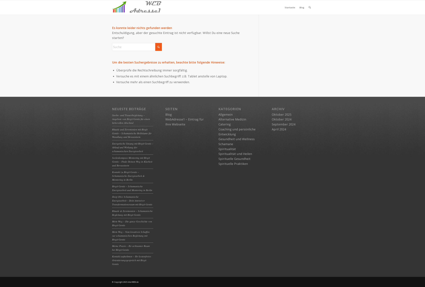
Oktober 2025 (281, 114)
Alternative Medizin (232, 119)
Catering (224, 124)
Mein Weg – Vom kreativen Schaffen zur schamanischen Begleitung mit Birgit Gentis (131, 235)
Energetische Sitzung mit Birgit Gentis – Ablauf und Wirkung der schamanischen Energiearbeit (132, 147)
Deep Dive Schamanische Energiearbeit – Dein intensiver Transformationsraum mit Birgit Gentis (132, 200)
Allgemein (225, 114)
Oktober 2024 (281, 119)
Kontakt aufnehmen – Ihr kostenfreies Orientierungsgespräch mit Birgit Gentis (131, 260)
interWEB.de (133, 282)
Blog (301, 7)
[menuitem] (309, 7)
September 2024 (283, 124)
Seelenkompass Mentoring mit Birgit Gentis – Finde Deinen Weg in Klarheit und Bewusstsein (132, 161)
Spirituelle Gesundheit (234, 159)
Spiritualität (227, 149)
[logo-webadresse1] (137, 7)
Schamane (225, 144)
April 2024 (279, 129)
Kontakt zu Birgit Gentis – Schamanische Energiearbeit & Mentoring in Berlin (128, 175)
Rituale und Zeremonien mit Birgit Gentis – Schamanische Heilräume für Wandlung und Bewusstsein (132, 133)
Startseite (290, 7)
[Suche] (309, 7)
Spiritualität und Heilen (235, 154)
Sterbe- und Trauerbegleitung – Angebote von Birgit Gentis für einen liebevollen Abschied (131, 119)
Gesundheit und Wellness (236, 139)
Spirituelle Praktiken (233, 164)
